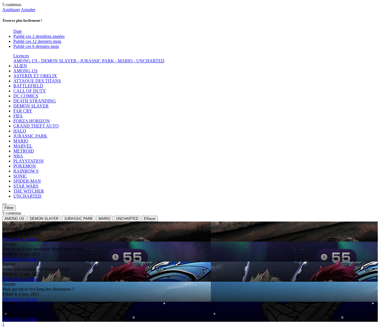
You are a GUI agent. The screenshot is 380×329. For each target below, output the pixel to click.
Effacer (150, 219)
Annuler (28, 9)
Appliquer (11, 9)
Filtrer (9, 208)
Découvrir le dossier (20, 239)
